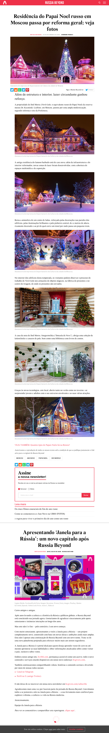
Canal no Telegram (25, 672)
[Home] (4, 2)
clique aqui (70, 711)
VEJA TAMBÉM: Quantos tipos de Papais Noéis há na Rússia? (42, 445)
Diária (32, 489)
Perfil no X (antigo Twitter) (29, 676)
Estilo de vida (35, 34)
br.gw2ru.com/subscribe (76, 684)
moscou (19, 458)
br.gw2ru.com (79, 660)
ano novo (31, 458)
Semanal (23, 489)
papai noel (43, 458)
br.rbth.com (43, 657)
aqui (50, 729)
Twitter (90, 90)
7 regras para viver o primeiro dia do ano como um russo (41, 519)
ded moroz (56, 458)
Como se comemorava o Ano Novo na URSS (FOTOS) (40, 514)
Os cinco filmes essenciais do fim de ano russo (36, 509)
